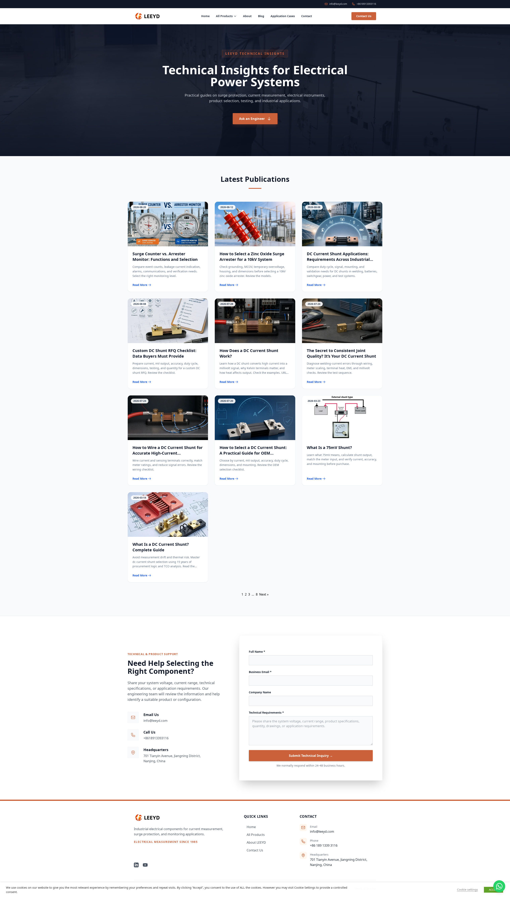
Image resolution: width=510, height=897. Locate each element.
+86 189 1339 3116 (323, 845)
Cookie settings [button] (467, 889)
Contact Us (363, 16)
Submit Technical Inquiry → (311, 755)
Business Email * (260, 672)
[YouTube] (145, 865)
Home (205, 16)
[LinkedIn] (136, 865)
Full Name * (257, 651)
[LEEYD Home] (182, 818)
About (247, 16)
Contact (306, 16)
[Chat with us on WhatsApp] (499, 886)
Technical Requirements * (266, 712)
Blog (261, 16)
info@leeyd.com (155, 720)
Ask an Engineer (252, 118)
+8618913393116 (156, 738)
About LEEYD (256, 842)
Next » (264, 594)
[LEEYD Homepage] (148, 16)
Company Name (260, 692)
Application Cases (283, 16)
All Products (224, 16)
